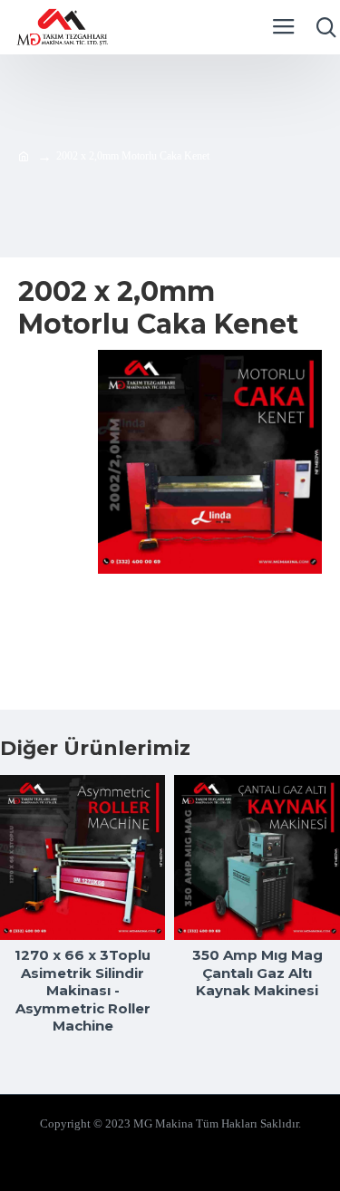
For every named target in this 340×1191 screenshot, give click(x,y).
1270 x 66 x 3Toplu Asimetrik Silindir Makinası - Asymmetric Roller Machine (83, 990)
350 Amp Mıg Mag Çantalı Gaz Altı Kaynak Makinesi (257, 972)
